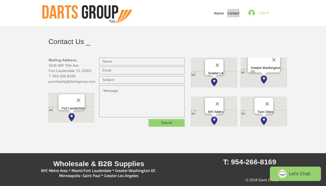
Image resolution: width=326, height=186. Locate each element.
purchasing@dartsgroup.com (72, 81)
